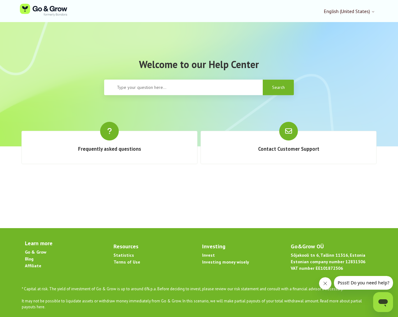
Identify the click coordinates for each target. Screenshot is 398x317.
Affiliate (33, 266)
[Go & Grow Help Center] (43, 11)
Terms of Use (126, 262)
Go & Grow (35, 252)
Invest (208, 255)
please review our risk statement (231, 289)
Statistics (123, 255)
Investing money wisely (225, 262)
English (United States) (347, 11)
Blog (29, 259)
